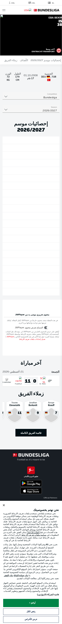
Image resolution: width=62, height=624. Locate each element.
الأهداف (24, 60)
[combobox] (31, 98)
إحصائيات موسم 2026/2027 (46, 60)
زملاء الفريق (10, 60)
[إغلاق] (3, 505)
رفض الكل (31, 612)
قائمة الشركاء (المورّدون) (48, 595)
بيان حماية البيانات (21, 576)
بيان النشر (8, 576)
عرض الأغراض (31, 619)
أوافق (33, 603)
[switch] (46, 327)
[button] (4, 10)
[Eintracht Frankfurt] (59, 50)
